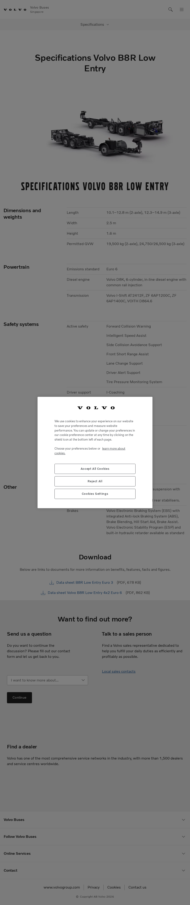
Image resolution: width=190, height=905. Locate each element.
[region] (95, 452)
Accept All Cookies (95, 468)
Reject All (95, 481)
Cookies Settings (95, 493)
